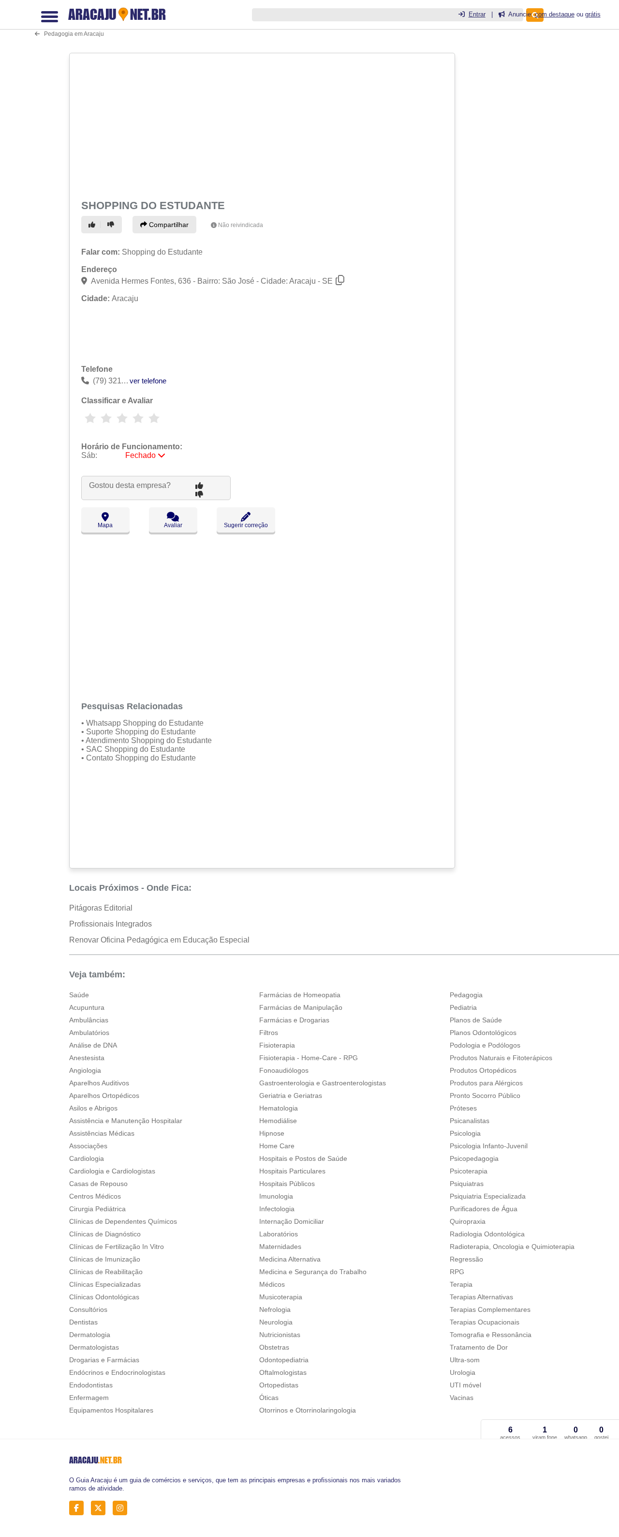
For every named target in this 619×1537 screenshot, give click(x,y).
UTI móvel (465, 1385)
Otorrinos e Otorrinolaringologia (307, 1410)
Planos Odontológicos (483, 1032)
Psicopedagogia (474, 1158)
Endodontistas (91, 1385)
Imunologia (276, 1196)
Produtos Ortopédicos (483, 1070)
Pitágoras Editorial (101, 908)
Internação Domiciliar (291, 1221)
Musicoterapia (280, 1297)
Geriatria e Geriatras (290, 1095)
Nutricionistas (279, 1335)
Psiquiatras (467, 1183)
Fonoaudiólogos (284, 1070)
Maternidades (280, 1246)
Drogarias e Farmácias (104, 1360)
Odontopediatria (284, 1360)
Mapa (105, 525)
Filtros (268, 1032)
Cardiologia (86, 1158)
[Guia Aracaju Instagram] (123, 1507)
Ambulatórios (89, 1032)
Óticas (269, 1397)
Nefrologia (275, 1309)
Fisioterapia (277, 1045)
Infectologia (277, 1209)
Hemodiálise (278, 1121)
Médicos (272, 1284)
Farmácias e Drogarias (294, 1020)
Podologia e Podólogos (485, 1045)
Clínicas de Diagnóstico (105, 1234)
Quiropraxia (468, 1221)
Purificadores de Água (483, 1209)
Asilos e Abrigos (93, 1108)
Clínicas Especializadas (105, 1284)
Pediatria (463, 1007)
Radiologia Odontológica (487, 1234)
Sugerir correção (246, 525)
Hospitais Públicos (287, 1183)
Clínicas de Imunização (104, 1259)
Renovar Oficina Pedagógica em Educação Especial (159, 940)
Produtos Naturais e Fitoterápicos (501, 1058)
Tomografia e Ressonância (490, 1335)
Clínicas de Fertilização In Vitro (116, 1246)
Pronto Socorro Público (485, 1095)
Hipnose (271, 1133)
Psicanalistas (469, 1121)
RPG (457, 1272)
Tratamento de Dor (479, 1347)
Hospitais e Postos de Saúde (303, 1158)
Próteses (463, 1108)
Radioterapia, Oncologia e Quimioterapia (512, 1246)
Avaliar (173, 525)
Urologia (462, 1372)
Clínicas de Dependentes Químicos (123, 1221)
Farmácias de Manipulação (300, 1007)
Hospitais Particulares (292, 1171)
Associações (88, 1146)
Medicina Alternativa (290, 1259)
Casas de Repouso (98, 1183)
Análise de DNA (93, 1045)
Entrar (477, 14)
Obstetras (274, 1347)
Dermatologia (89, 1335)
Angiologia (85, 1070)
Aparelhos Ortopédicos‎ (104, 1095)
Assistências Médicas (101, 1133)
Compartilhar (168, 224)
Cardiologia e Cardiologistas (112, 1171)
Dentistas (83, 1322)
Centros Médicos (95, 1196)
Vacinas (461, 1397)
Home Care (277, 1146)
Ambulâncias (88, 1020)
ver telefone (148, 381)
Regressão (466, 1259)
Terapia (461, 1284)
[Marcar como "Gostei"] (93, 224)
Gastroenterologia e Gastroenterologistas (322, 1083)
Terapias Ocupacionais (484, 1322)
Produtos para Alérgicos (486, 1083)
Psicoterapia (468, 1171)
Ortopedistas (278, 1385)
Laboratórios (278, 1234)
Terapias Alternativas (481, 1297)
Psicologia (465, 1133)
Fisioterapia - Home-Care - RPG (308, 1058)
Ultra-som (465, 1360)
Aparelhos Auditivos (99, 1083)
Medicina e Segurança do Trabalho (313, 1272)
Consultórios (88, 1309)
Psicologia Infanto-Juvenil (489, 1146)
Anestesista (86, 1058)
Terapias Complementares (490, 1309)
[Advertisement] (261, 124)
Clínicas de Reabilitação (106, 1272)
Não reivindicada (240, 225)
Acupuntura (86, 1007)
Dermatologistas (94, 1347)
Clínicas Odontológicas (104, 1297)
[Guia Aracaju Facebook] (79, 1507)
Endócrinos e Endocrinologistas (117, 1372)
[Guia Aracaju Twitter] (101, 1507)
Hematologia (278, 1108)
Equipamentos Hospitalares (111, 1410)
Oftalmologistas (283, 1372)
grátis (593, 14)
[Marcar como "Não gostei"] (112, 224)
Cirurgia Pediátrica (97, 1209)
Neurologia (276, 1322)
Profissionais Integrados (110, 924)
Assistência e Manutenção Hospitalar (125, 1121)
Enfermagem (89, 1397)
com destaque (555, 14)
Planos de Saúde (476, 1020)
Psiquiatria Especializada (488, 1196)
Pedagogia (466, 995)
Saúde (79, 995)
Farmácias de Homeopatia (299, 995)
